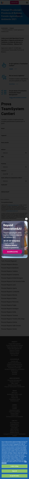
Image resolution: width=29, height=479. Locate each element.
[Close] (27, 439)
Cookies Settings (14, 466)
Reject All (14, 471)
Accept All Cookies (14, 475)
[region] (14, 458)
